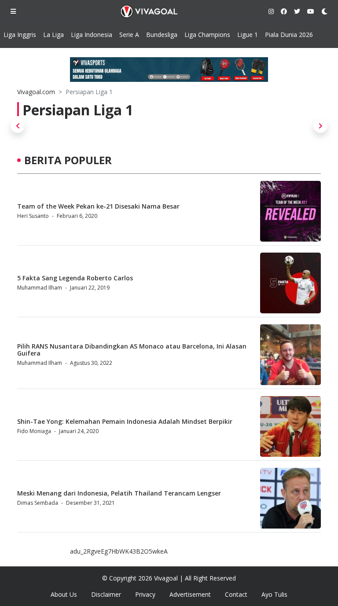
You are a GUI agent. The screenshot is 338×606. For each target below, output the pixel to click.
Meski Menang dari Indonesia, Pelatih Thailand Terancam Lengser (119, 493)
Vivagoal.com (36, 92)
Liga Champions (207, 34)
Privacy (145, 594)
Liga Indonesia (91, 34)
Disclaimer (106, 594)
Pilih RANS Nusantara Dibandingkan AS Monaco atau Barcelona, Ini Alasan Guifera (131, 350)
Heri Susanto (33, 216)
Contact (236, 594)
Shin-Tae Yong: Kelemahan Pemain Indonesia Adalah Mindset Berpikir (124, 421)
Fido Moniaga (34, 431)
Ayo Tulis (274, 594)
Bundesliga (161, 34)
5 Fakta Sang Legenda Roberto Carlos (75, 278)
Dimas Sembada (37, 503)
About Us (64, 594)
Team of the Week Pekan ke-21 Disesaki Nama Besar (98, 206)
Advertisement (190, 594)
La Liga (53, 34)
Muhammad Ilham (39, 287)
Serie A (129, 34)
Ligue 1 (247, 34)
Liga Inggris (20, 34)
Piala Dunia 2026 (289, 34)
